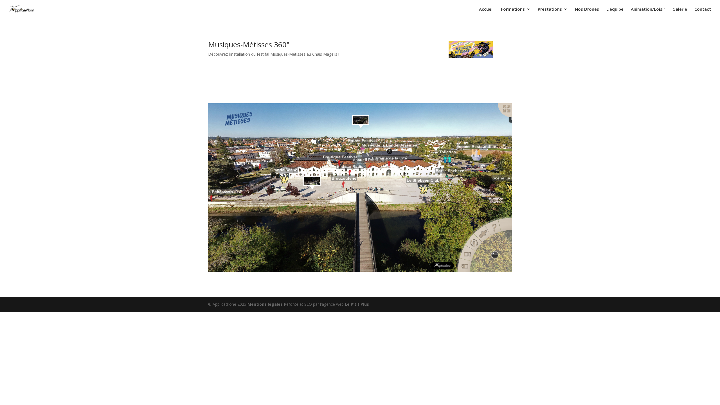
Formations (513, 9)
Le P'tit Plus (357, 304)
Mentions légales (266, 304)
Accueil (486, 9)
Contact (702, 9)
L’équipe (615, 9)
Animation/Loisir (648, 9)
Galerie (679, 9)
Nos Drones (587, 9)
